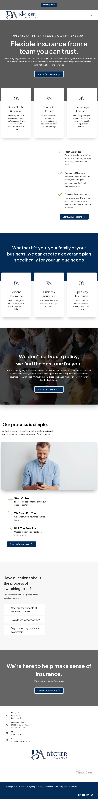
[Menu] (92, 15)
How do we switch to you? (25, 619)
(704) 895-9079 (17, 734)
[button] (24, 609)
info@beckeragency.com (20, 741)
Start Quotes (49, 5)
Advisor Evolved (71, 786)
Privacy (40, 786)
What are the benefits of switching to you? (24, 609)
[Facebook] (79, 795)
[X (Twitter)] (92, 795)
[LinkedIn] (88, 795)
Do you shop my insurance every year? (25, 630)
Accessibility (50, 786)
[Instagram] (83, 795)
